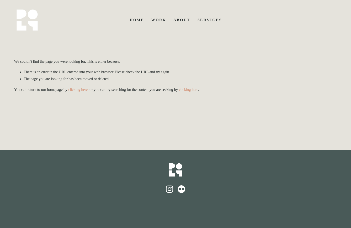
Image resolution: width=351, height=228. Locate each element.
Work (158, 20)
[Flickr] (181, 189)
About (182, 20)
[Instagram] (169, 189)
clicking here (78, 90)
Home (137, 20)
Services (209, 20)
